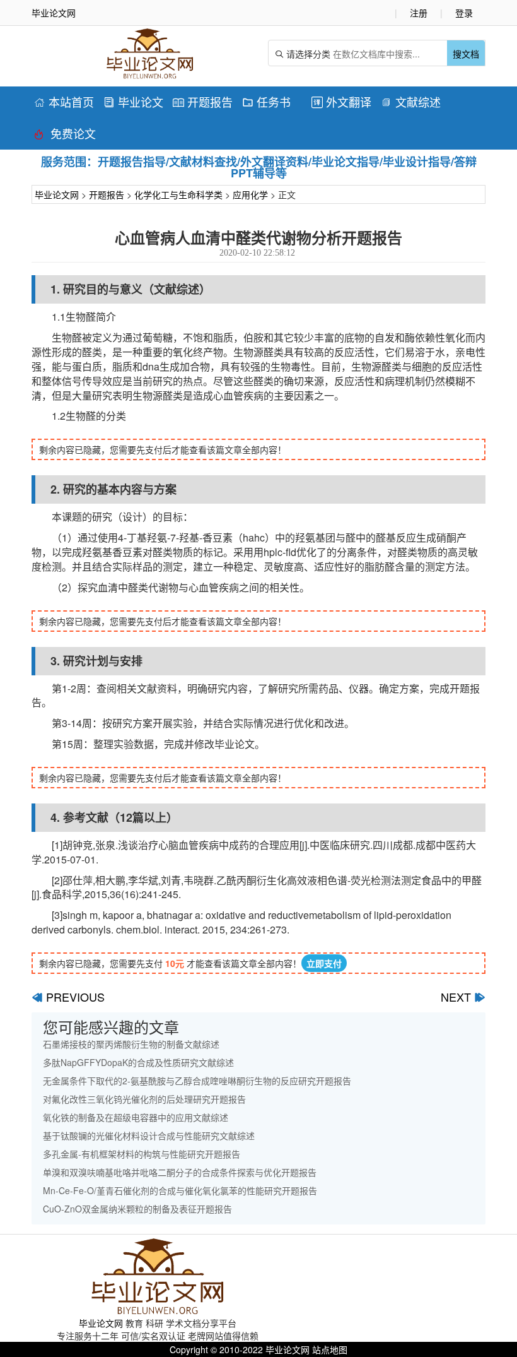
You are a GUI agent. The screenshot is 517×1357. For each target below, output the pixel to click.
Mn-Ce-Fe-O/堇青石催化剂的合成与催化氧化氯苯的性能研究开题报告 (180, 1190)
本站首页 (64, 101)
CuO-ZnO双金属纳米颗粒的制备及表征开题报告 (137, 1208)
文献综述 (411, 101)
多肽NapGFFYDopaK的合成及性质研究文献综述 (138, 1062)
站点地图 (329, 1349)
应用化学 (250, 194)
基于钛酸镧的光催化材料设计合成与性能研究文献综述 (149, 1135)
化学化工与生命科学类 (178, 194)
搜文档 (466, 53)
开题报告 (203, 101)
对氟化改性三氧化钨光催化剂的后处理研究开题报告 (144, 1099)
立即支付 (324, 963)
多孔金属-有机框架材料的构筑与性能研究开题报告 (141, 1153)
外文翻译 (341, 101)
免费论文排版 (65, 135)
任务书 (266, 101)
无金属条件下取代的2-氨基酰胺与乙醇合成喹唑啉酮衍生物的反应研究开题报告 (197, 1080)
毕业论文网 (57, 194)
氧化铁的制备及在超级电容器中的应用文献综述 (135, 1117)
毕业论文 (133, 101)
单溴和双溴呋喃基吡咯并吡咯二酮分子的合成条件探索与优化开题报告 (180, 1172)
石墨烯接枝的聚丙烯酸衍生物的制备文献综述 (131, 1044)
